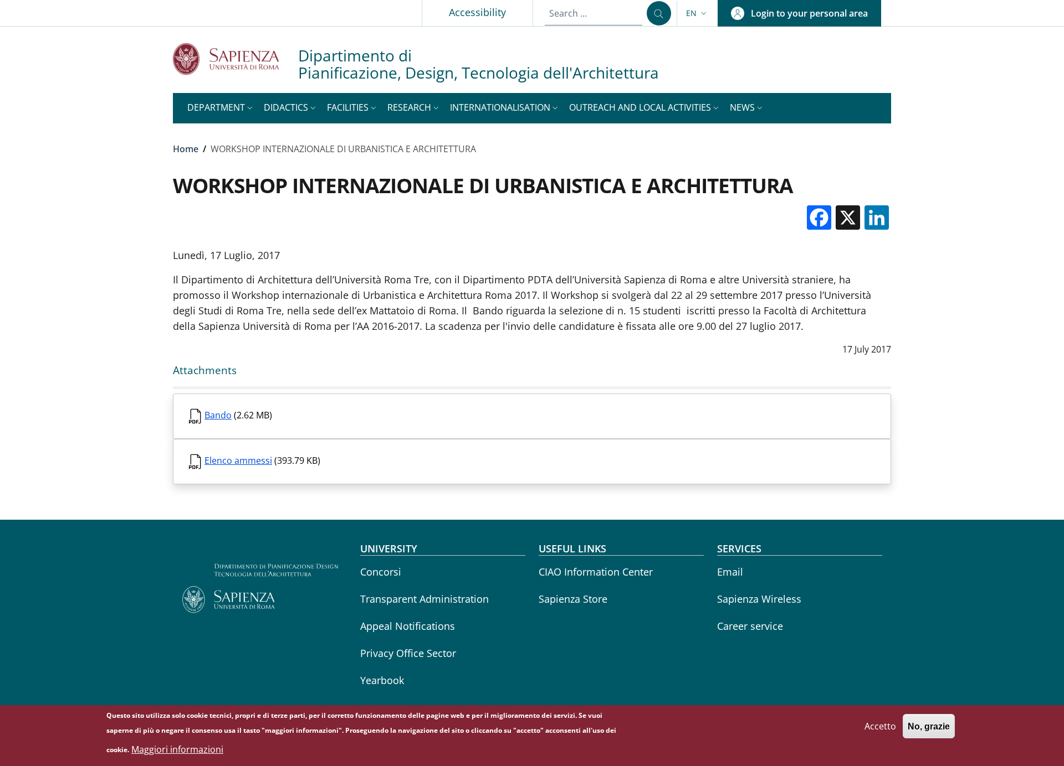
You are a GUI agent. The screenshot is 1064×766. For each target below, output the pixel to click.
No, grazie (929, 726)
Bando (218, 415)
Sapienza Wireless (759, 598)
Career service (750, 626)
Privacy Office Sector (408, 653)
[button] (697, 13)
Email (730, 571)
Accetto (880, 726)
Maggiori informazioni (177, 749)
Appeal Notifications (407, 626)
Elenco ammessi (238, 460)
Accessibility (477, 12)
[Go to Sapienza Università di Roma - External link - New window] (235, 59)
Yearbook (382, 680)
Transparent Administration (424, 598)
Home (185, 149)
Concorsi (380, 571)
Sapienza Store (573, 598)
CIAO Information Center (596, 571)
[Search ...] (659, 13)
